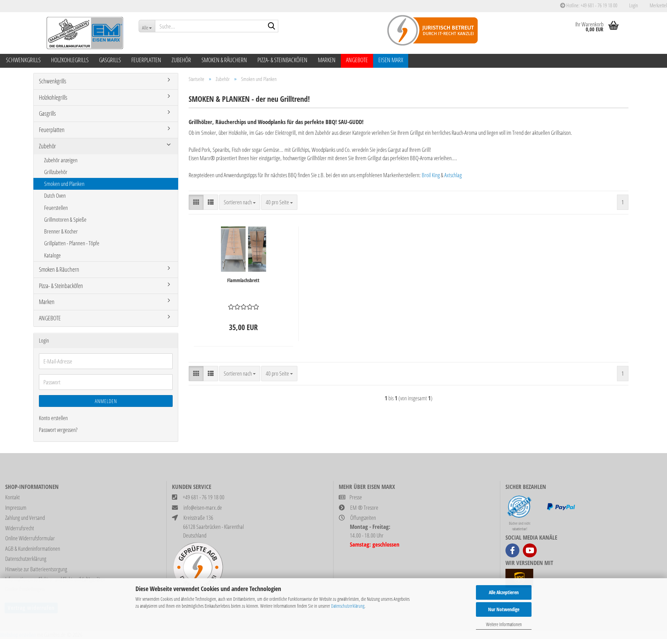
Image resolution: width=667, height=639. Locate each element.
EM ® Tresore (364, 507)
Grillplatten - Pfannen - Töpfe (71, 243)
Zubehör (181, 60)
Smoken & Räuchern (224, 60)
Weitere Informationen (504, 624)
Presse (355, 497)
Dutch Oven (55, 195)
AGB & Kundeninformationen (32, 548)
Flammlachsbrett (243, 280)
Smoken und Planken (64, 184)
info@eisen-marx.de (202, 507)
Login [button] (633, 5)
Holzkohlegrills (70, 60)
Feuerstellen (56, 208)
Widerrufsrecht (19, 528)
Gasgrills (110, 60)
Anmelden (106, 401)
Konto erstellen (53, 418)
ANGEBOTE (357, 60)
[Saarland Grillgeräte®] (83, 33)
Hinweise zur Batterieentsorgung (36, 569)
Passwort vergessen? (58, 430)
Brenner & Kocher (61, 231)
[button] (196, 202)
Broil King (431, 175)
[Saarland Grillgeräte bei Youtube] (530, 550)
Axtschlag (453, 175)
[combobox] (239, 202)
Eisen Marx (390, 60)
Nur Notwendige (503, 609)
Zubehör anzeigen (60, 160)
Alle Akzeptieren (504, 592)
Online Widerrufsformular (30, 538)
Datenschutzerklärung (347, 606)
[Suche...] (271, 26)
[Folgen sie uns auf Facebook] (512, 550)
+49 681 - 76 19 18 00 (203, 497)
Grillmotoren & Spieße (65, 219)
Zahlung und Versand (25, 518)
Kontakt (12, 497)
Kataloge (52, 255)
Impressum (15, 507)
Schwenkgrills (23, 60)
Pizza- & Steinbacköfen (282, 60)
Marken (327, 60)
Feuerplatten (146, 60)
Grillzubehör (55, 172)
